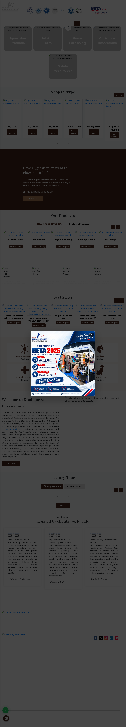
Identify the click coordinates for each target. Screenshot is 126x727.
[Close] (91, 335)
